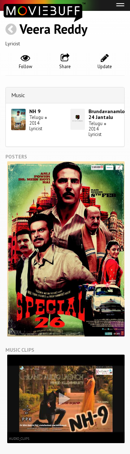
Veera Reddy (53, 28)
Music (18, 95)
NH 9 (34, 111)
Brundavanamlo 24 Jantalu (106, 114)
